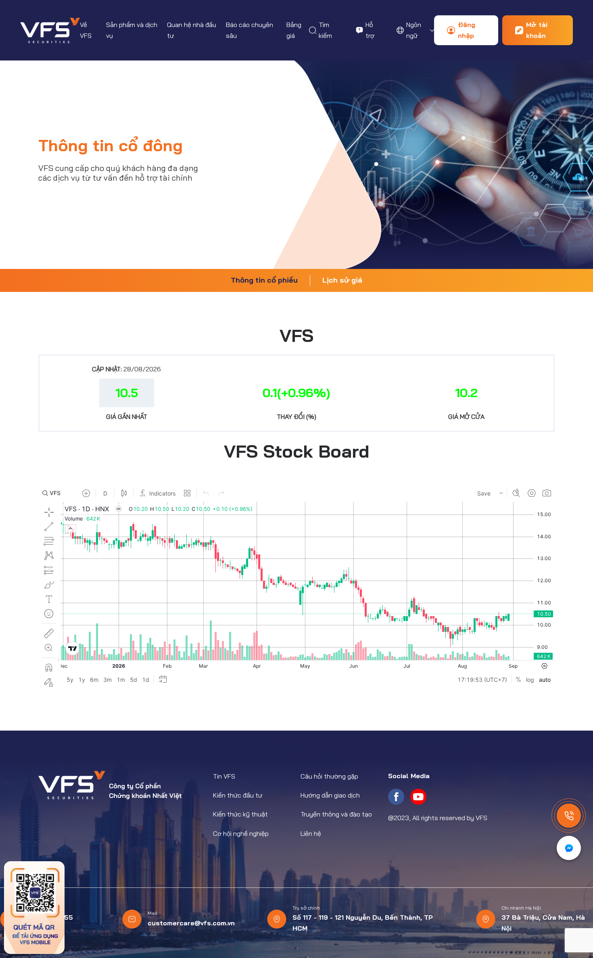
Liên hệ (311, 833)
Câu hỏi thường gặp (329, 776)
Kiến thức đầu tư (237, 795)
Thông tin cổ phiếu (264, 280)
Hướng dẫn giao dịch (330, 795)
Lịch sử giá (342, 280)
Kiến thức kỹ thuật (240, 814)
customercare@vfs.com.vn (191, 923)
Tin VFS (224, 776)
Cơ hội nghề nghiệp (241, 833)
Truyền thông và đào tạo (336, 814)
